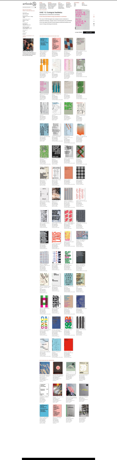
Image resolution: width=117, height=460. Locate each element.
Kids (46, 8)
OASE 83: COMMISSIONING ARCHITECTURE (44, 309)
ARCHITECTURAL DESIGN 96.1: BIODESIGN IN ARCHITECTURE (71, 397)
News (75, 3)
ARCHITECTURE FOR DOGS (70, 375)
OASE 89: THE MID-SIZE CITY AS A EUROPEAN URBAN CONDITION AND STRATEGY (57, 330)
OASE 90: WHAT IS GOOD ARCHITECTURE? (56, 180)
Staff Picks (49, 4)
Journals (49, 8)
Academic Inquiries (61, 8)
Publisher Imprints (61, 4)
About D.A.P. (60, 3)
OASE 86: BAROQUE (55, 308)
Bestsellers (54, 3)
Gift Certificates (84, 5)
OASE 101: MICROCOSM (56, 136)
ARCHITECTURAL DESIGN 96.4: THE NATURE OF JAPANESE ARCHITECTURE (45, 376)
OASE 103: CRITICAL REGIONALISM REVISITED (68, 352)
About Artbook (68, 3)
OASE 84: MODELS (67, 179)
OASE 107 (53, 115)
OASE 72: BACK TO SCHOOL (57, 223)
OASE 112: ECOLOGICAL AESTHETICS (44, 95)
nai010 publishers (26, 13)
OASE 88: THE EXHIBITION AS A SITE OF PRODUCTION (45, 330)
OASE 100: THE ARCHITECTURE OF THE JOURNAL (68, 137)
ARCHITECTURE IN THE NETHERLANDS (83, 376)
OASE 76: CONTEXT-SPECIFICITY (55, 201)
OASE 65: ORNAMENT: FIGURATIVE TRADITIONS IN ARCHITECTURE (45, 265)
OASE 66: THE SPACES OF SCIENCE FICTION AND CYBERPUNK (80, 241)
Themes (52, 7)
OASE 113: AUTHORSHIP (80, 72)
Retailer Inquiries (61, 7)
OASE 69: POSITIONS (43, 244)
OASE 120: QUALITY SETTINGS (67, 52)
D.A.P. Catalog (54, 4)
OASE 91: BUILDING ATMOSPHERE (43, 180)
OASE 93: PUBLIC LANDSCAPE (45, 351)
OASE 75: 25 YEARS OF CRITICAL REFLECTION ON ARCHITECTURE (68, 202)
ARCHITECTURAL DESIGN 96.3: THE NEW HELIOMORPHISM (58, 376)
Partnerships (68, 7)
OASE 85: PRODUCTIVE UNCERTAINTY (68, 309)
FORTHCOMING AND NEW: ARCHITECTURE (46, 360)
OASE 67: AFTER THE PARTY (69, 241)
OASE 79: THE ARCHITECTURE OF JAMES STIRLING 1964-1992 (45, 287)
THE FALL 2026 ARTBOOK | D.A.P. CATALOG (28, 36)
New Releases (50, 3)
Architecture (41, 4)
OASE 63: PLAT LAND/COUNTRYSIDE (67, 265)
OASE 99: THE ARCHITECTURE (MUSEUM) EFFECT (81, 137)
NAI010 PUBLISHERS (43, 9)
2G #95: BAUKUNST (82, 417)
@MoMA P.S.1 (68, 4)
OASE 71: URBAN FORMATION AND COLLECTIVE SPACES (69, 224)
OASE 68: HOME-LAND (56, 244)
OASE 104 (66, 115)
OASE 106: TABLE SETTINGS (45, 136)
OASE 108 (78, 94)
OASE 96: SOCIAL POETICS (69, 158)
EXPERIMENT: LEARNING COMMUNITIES (44, 397)
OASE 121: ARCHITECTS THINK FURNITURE (44, 52)
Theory (44, 7)
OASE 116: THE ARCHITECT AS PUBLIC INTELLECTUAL (45, 73)
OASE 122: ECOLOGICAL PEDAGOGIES (56, 52)
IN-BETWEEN (68, 417)
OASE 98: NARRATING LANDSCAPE (43, 159)
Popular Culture (42, 8)
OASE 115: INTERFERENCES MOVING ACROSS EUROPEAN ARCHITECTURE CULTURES (69, 73)
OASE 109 (41, 115)
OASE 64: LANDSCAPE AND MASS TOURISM (56, 265)
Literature (41, 7)
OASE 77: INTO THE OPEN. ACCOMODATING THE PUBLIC (45, 201)
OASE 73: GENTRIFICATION (44, 223)
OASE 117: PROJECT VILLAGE (81, 51)
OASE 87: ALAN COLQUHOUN (81, 308)
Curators (49, 7)
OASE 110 (66, 94)
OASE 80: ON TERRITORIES (57, 286)
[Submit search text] (35, 7)
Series (52, 8)
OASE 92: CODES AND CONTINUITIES (68, 330)
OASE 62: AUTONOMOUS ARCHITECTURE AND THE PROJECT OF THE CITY (80, 265)
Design (45, 4)
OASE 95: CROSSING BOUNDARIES (79, 159)
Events (75, 4)
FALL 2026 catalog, (30, 51)
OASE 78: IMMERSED (79, 179)
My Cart (83, 3)
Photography (43, 3)
